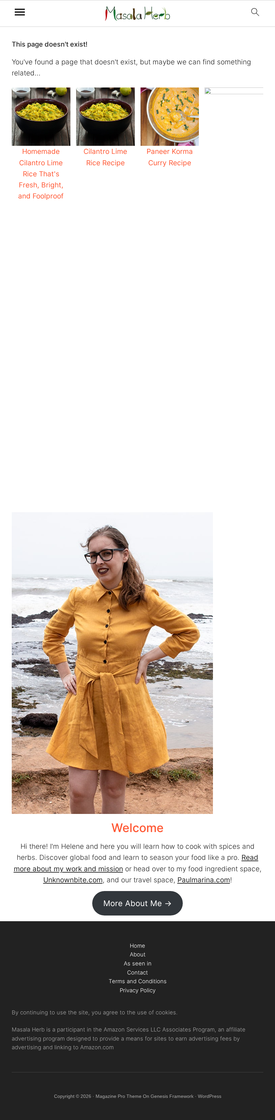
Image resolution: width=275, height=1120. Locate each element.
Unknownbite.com (73, 880)
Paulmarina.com (203, 880)
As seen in (138, 963)
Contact (137, 972)
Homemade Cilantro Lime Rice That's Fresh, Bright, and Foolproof (41, 173)
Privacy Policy (138, 990)
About (138, 954)
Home (137, 945)
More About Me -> (137, 903)
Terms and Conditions (138, 981)
